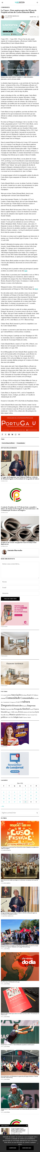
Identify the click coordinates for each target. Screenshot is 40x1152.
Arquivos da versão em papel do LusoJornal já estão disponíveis (18, 543)
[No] (38, 1143)
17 (36, 795)
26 (9, 802)
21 (20, 798)
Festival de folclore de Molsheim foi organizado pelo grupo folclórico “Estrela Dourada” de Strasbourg (19, 1077)
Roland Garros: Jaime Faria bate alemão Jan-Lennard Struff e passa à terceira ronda (19, 1110)
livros (20, 712)
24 (36, 798)
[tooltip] (2, 434)
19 (9, 798)
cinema (3, 698)
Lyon (37, 712)
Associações (16, 695)
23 (31, 798)
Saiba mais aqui (26, 1148)
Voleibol (29, 717)
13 (14, 795)
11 (3, 795)
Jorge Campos (6, 883)
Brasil (29, 695)
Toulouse (25, 717)
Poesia (36, 714)
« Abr (2, 806)
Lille (13, 712)
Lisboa (16, 712)
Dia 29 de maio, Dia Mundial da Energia (10, 981)
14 (20, 795)
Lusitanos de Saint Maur (29, 712)
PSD (9, 717)
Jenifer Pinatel (7, 850)
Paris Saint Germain (29, 714)
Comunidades (5, 7)
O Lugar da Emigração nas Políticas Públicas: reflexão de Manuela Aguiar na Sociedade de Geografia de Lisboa (20, 478)
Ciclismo (36, 695)
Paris (23, 715)
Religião (16, 717)
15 (25, 795)
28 (20, 802)
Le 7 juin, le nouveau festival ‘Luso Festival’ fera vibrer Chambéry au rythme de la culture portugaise (20, 848)
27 (14, 802)
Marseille (3, 714)
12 (9, 795)
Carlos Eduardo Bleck (8, 443)
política (4, 717)
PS (7, 717)
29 (25, 802)
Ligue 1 (9, 712)
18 (3, 798)
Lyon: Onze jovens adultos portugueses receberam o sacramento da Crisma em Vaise (19, 881)
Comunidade (13, 698)
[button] (37, 813)
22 (25, 798)
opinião (18, 715)
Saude (21, 717)
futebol (26, 709)
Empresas (31, 706)
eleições (25, 706)
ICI (26, 271)
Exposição (8, 709)
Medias (7, 714)
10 (36, 792)
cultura (26, 702)
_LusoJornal (6, 948)
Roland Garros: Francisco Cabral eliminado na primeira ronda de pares (17, 1044)
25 (3, 802)
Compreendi (12, 1148)
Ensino (3, 709)
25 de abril (3, 695)
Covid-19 (18, 702)
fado (12, 709)
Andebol (8, 695)
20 (14, 798)
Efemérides (17, 706)
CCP (32, 695)
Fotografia (18, 709)
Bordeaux (24, 695)
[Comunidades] (20, 68)
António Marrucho (13, 16)
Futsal (31, 709)
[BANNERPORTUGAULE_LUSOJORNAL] (20, 423)
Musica (12, 715)
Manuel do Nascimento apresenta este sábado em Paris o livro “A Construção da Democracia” (20, 1014)
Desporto (6, 705)
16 (31, 795)
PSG (12, 717)
